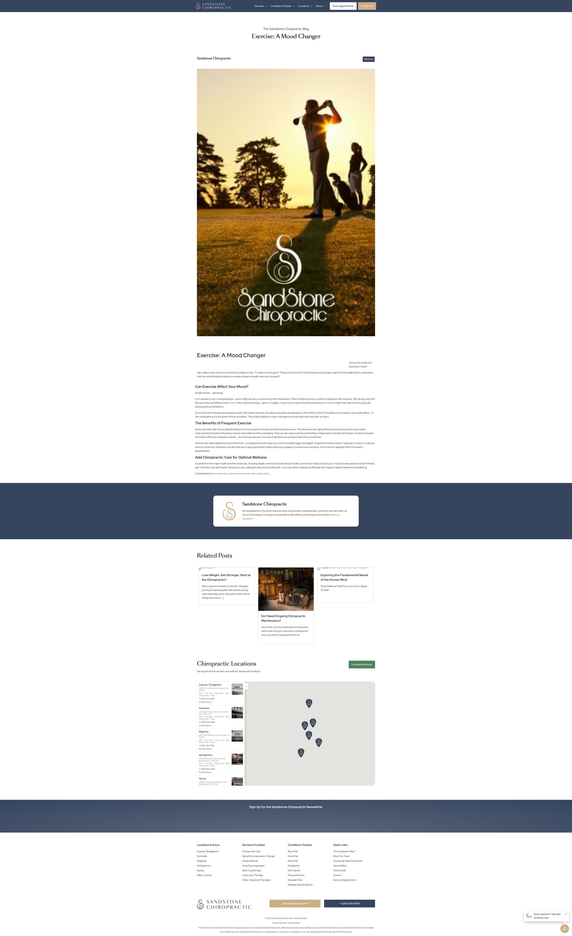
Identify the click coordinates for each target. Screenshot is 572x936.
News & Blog (339, 865)
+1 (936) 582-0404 (207, 769)
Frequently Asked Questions (348, 860)
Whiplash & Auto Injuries (300, 884)
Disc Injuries (294, 870)
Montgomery (204, 865)
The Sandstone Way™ (344, 851)
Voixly (303, 918)
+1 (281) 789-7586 (206, 745)
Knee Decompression (253, 865)
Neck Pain (293, 856)
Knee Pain (293, 860)
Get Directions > (205, 702)
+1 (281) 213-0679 (206, 699)
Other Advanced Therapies (256, 880)
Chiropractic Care (251, 851)
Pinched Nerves (296, 875)
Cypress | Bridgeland (207, 851)
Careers (337, 875)
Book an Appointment (344, 880)
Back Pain (293, 851)
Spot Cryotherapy (251, 870)
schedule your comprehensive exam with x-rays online (241, 473)
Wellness (368, 59)
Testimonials (339, 870)
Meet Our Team (341, 856)
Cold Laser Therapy (252, 875)
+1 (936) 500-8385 (207, 722)
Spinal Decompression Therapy (258, 856)
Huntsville (202, 856)
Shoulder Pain (295, 880)
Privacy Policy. (294, 923)
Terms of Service (279, 923)
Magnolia (201, 860)
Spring (200, 870)
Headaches (293, 865)
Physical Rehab (250, 860)
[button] (301, 753)
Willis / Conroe (204, 875)
